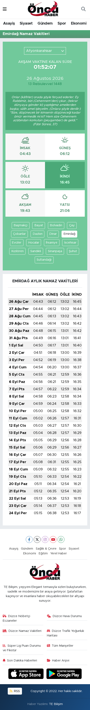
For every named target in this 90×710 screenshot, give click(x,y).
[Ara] (83, 9)
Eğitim (43, 553)
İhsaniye (51, 242)
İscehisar (70, 242)
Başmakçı (20, 225)
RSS (16, 691)
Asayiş (9, 23)
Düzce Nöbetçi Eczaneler (16, 618)
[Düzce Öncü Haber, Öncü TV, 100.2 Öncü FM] (43, 9)
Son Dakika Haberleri (22, 660)
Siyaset (26, 23)
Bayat (38, 225)
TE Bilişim (56, 704)
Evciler (16, 242)
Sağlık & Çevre (46, 548)
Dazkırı (37, 233)
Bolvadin (56, 225)
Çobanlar (19, 233)
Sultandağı (44, 259)
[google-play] (64, 674)
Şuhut (73, 251)
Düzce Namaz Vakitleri (24, 630)
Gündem (45, 23)
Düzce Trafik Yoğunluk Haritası (65, 633)
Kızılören (17, 251)
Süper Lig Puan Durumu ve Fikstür (22, 648)
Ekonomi (78, 23)
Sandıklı (35, 251)
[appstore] (27, 674)
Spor (62, 23)
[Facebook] (29, 539)
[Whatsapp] (61, 539)
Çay (72, 225)
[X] (37, 539)
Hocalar (33, 242)
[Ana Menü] (5, 9)
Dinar (53, 233)
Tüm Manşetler (62, 645)
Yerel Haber (58, 553)
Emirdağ (69, 233)
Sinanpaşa (55, 251)
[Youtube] (53, 539)
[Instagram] (45, 539)
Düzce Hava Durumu (67, 616)
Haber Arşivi (60, 660)
